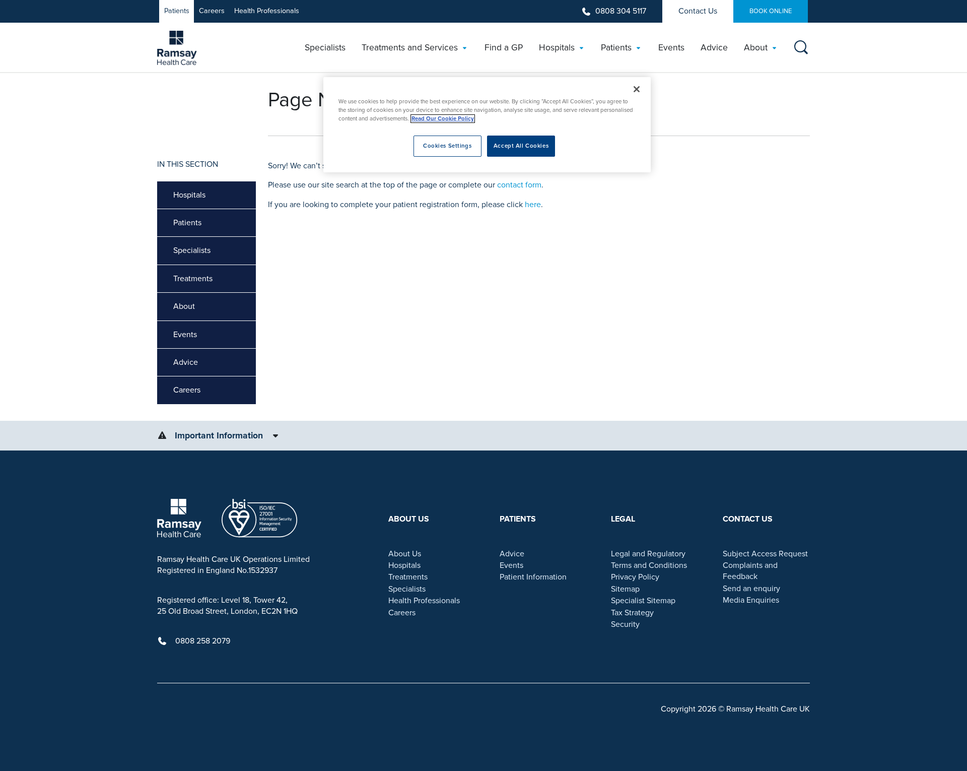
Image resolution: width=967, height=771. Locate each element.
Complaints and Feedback (750, 571)
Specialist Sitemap (643, 601)
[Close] (637, 89)
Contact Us (697, 11)
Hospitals (189, 195)
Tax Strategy (632, 613)
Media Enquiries (751, 600)
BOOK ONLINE (770, 11)
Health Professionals (266, 11)
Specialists (192, 250)
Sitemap (625, 589)
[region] (487, 124)
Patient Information (533, 577)
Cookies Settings (447, 146)
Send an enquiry (751, 589)
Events (185, 335)
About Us (404, 554)
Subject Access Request (765, 554)
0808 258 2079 (202, 641)
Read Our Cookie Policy (442, 118)
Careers (212, 11)
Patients (176, 11)
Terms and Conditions (649, 565)
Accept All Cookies (521, 146)
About (184, 306)
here (533, 205)
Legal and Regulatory (648, 554)
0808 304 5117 (620, 11)
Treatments (193, 279)
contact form (519, 185)
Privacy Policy (635, 577)
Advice (185, 362)
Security (625, 624)
